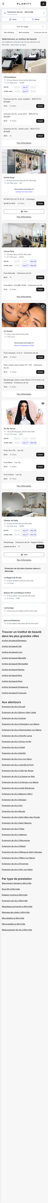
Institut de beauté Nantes (13, 669)
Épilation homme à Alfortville (14, 895)
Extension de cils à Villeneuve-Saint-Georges (22, 852)
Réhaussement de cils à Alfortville (17, 930)
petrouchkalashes (12, 620)
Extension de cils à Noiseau (14, 800)
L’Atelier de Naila (11, 520)
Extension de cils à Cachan (14, 718)
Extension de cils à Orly (12, 805)
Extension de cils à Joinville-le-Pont (18, 765)
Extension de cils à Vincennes (15, 864)
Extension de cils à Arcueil (13, 706)
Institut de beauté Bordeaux (14, 640)
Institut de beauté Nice (12, 675)
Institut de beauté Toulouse (14, 693)
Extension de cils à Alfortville (15, 901)
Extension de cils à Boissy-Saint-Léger (19, 712)
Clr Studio (8, 331)
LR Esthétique (10, 77)
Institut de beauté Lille (12, 646)
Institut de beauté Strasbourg (15, 687)
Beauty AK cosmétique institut (17, 593)
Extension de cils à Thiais (13, 829)
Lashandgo (9, 608)
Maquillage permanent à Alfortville (17, 906)
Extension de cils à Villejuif (14, 846)
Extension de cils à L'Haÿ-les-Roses (17, 770)
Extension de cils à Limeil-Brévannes (18, 788)
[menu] (3, 3)
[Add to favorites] (43, 52)
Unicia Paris (9, 251)
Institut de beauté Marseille (14, 658)
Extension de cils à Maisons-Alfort (17, 794)
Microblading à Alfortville (13, 918)
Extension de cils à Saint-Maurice (16, 823)
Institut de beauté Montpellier (15, 664)
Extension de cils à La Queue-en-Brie (18, 776)
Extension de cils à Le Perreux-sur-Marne (20, 782)
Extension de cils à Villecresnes (16, 840)
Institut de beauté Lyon (12, 652)
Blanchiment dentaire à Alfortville (16, 883)
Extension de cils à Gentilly (14, 753)
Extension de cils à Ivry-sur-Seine (17, 759)
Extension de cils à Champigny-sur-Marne (20, 724)
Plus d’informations (24, 143)
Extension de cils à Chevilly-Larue (17, 736)
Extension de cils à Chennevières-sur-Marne (21, 730)
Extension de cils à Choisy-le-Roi (16, 741)
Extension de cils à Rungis (13, 811)
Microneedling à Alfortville (13, 924)
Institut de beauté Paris (12, 681)
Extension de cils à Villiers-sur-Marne (18, 858)
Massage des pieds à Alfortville (16, 912)
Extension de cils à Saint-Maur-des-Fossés (21, 817)
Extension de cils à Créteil (13, 747)
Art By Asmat (9, 428)
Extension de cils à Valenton (14, 834)
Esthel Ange (9, 177)
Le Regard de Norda (12, 577)
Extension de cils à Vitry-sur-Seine (17, 869)
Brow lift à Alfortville (11, 889)
